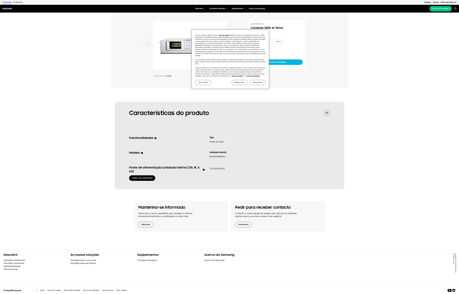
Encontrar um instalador (440, 8)
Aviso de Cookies (54, 290)
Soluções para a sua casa (83, 260)
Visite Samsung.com (449, 2)
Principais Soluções (147, 260)
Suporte (436, 2)
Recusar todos (240, 82)
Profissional (18, 2)
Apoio (42, 290)
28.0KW (278, 41)
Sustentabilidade (12, 266)
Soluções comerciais (14, 263)
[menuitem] (199, 9)
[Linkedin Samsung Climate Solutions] (453, 290)
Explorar (427, 2)
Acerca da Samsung (214, 260)
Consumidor (7, 2)
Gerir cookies (203, 82)
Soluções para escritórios (83, 263)
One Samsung (10, 269)
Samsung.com (108, 290)
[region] (230, 59)
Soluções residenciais (14, 260)
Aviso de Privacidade (72, 290)
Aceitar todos (257, 82)
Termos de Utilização (91, 290)
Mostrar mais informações (142, 178)
